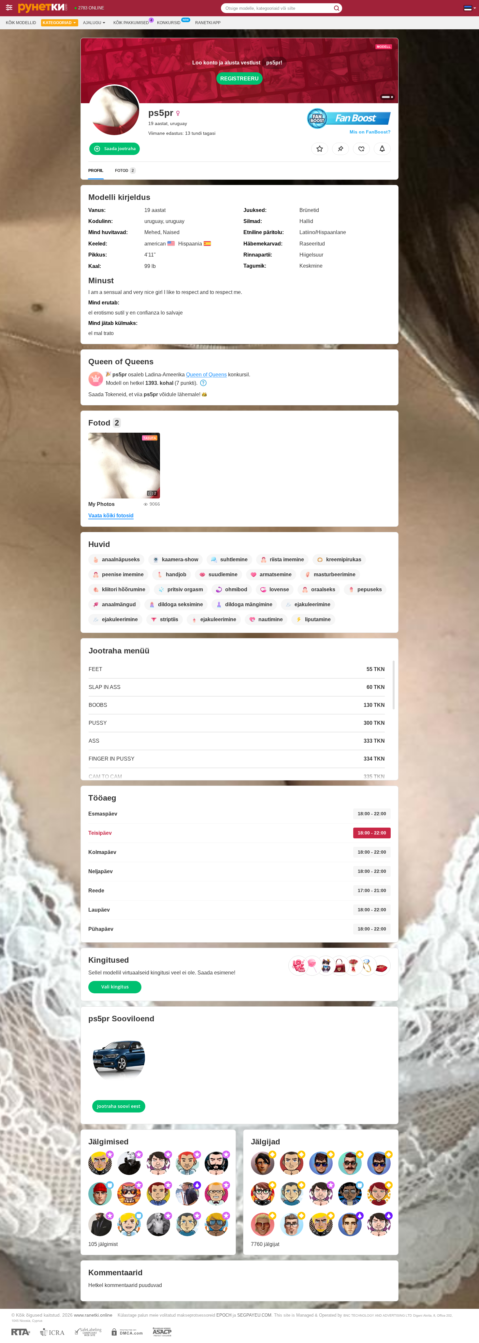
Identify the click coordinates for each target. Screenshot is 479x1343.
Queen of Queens (206, 374)
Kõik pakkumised (131, 23)
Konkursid (169, 23)
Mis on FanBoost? (370, 131)
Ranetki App (208, 23)
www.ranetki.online (93, 1315)
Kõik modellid (21, 23)
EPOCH (223, 1315)
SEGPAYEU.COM (254, 1315)
